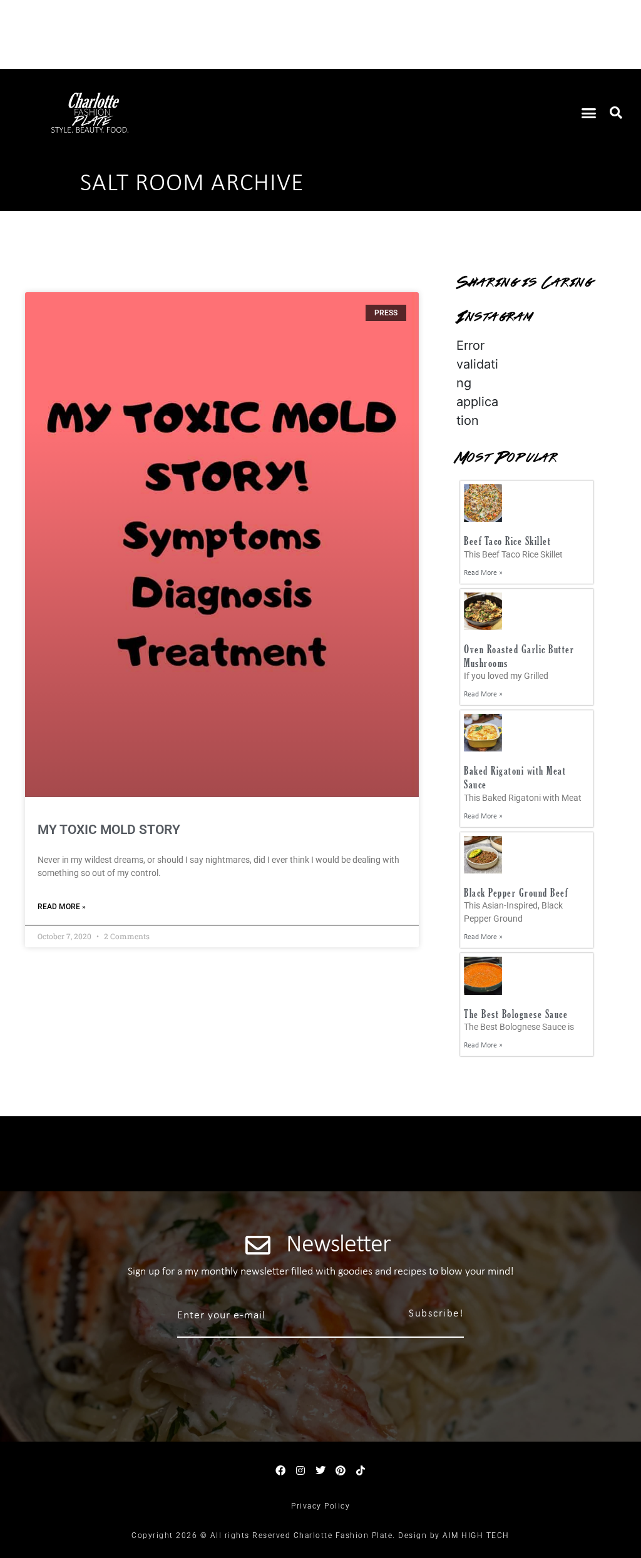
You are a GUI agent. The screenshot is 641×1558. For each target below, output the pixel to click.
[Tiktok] (361, 1470)
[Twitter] (320, 1470)
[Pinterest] (341, 1470)
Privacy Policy (320, 1506)
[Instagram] (300, 1470)
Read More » (62, 906)
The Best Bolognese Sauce (516, 1014)
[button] (589, 113)
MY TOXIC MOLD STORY (109, 829)
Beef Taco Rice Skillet (507, 540)
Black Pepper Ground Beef (516, 892)
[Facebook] (280, 1470)
